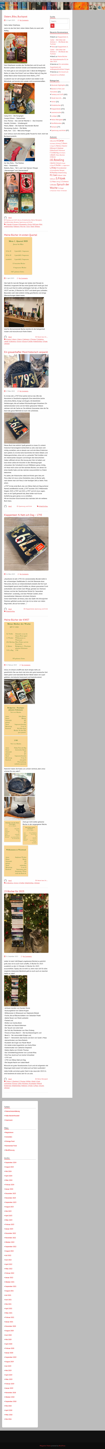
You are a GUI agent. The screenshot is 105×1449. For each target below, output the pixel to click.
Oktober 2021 (9, 1282)
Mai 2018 (8, 1406)
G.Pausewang (22, 224)
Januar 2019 (9, 1388)
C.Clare (52, 146)
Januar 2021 (9, 1322)
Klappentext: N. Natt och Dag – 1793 (23, 514)
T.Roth (32, 226)
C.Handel (9, 224)
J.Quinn (29, 224)
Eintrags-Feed (9, 1141)
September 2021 (10, 1286)
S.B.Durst (52, 179)
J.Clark (38, 1081)
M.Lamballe (32, 1083)
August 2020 (9, 1331)
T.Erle (28, 226)
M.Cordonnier (62, 168)
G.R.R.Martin (62, 153)
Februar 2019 (9, 1384)
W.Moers (37, 226)
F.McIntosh (61, 150)
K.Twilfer (30, 341)
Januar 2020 (9, 1353)
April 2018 (8, 1410)
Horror (20, 220)
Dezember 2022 (10, 1233)
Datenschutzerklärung (71, 5)
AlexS (10, 218)
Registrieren (9, 1132)
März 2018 (8, 1415)
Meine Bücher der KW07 (16, 619)
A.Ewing (58, 143)
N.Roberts (16, 226)
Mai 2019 (8, 1370)
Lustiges (54, 116)
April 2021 (8, 1308)
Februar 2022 (9, 1273)
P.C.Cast (53, 175)
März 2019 (8, 1379)
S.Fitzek (45, 341)
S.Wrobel (7, 344)
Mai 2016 (8, 1419)
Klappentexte (30, 609)
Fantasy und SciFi (11, 220)
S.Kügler (41, 1086)
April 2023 (8, 1216)
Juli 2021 (8, 1295)
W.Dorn (58, 190)
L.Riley (20, 1083)
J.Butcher (62, 155)
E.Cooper (15, 224)
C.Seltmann (25, 339)
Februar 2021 (9, 1317)
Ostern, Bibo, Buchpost (15, 16)
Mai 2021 (8, 1304)
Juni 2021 (8, 1300)
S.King (58, 182)
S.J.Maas (35, 1086)
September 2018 (10, 1401)
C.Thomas (33, 339)
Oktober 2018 (9, 1397)
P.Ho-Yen (23, 226)
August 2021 (9, 1291)
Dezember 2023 (10, 1193)
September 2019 (10, 1357)
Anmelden (8, 1137)
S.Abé (64, 175)
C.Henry (19, 339)
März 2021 (8, 1313)
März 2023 (8, 1220)
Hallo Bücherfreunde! (86, 5)
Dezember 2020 (10, 1326)
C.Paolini (64, 146)
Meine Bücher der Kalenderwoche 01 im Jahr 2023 (59, 58)
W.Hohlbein (64, 190)
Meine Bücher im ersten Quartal (20, 234)
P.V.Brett (59, 175)
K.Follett (52, 165)
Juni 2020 (8, 1335)
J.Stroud (58, 163)
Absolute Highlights (58, 85)
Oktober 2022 (9, 1242)
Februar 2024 (9, 1185)
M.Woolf (39, 1083)
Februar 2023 (9, 1224)
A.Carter (8, 339)
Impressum (98, 5)
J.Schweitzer (7, 1083)
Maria (53, 47)
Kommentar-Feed (11, 1146)
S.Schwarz (65, 181)
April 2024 (8, 1176)
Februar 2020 (9, 1348)
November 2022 (10, 1238)
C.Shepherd (15, 1081)
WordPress (62, 1446)
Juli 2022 (8, 1255)
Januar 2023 (9, 1229)
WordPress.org (9, 1150)
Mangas (62, 170)
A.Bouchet (53, 141)
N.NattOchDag (8, 226)
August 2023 (9, 1207)
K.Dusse (24, 341)
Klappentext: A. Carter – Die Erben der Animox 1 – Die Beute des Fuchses (59, 40)
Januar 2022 (9, 1277)
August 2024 (9, 1167)
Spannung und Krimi (25, 222)
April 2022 (8, 1264)
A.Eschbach (52, 143)
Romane (16, 222)
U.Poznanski (53, 190)
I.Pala (57, 155)
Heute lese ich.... (42, 337)
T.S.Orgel (61, 188)
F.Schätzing (40, 339)
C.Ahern (13, 339)
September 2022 (10, 1247)
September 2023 (10, 1202)
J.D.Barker (53, 157)
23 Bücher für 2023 (14, 891)
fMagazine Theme (45, 1446)
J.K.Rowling (12, 341)
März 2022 (8, 1269)
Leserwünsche (56, 112)
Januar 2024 (9, 1189)
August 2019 (9, 1362)
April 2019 (8, 1375)
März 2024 (8, 1180)
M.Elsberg (25, 1083)
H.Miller (28, 1081)
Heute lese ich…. (57, 98)
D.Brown (53, 148)
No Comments (24, 20)
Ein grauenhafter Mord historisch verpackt (26, 352)
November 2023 (10, 1198)
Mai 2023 (8, 1211)
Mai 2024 (8, 1171)
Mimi (40, 224)
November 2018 (10, 1393)
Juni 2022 (8, 1260)
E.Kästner (59, 148)
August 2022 (9, 1251)
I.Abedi (6, 341)
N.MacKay (53, 172)
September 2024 (10, 1162)
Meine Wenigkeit (36, 220)
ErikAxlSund (54, 150)
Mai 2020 (8, 1339)
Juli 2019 (8, 1366)
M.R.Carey (35, 224)
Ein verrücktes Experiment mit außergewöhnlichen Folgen (60, 66)
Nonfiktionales (8, 222)
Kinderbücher (26, 220)
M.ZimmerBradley (54, 170)
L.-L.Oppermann (65, 165)
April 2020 (8, 1344)
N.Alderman (7, 1086)
